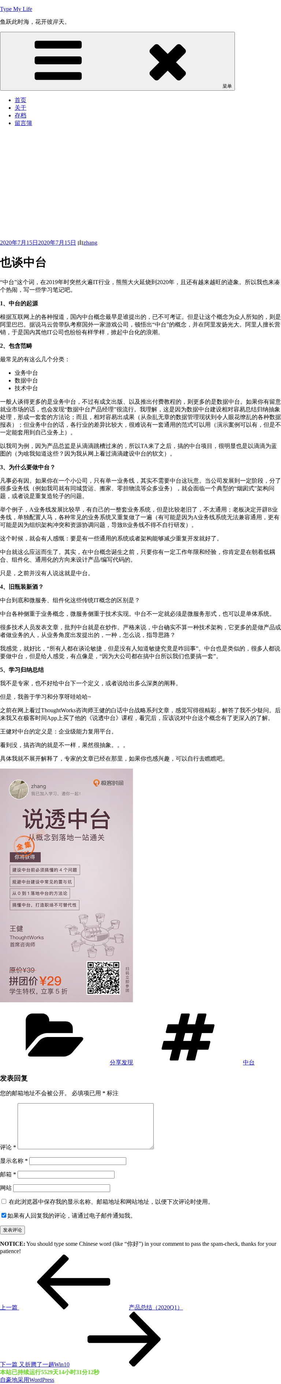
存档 (20, 115)
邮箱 (8, 1174)
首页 (20, 100)
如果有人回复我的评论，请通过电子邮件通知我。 (71, 1216)
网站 (6, 1188)
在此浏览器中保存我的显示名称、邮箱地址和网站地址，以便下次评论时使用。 (111, 1202)
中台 (249, 1062)
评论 (8, 1147)
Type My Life (16, 9)
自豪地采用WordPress (27, 1380)
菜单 (227, 86)
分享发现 (121, 1062)
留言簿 (23, 123)
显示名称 (14, 1161)
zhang (90, 243)
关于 (20, 108)
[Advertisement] (140, 184)
